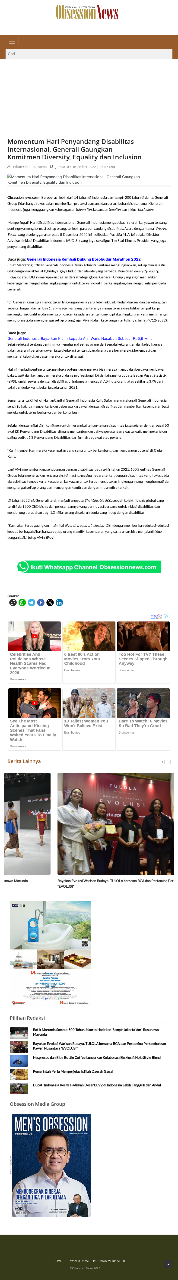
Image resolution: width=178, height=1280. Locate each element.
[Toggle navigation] (12, 41)
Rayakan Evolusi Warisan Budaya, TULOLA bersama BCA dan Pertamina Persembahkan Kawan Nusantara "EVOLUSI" (87, 883)
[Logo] (87, 11)
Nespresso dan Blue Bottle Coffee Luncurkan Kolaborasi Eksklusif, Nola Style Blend (97, 1057)
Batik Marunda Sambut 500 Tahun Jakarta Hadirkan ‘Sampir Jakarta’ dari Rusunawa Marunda (96, 1032)
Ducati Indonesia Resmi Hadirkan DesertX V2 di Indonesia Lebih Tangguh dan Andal (97, 1085)
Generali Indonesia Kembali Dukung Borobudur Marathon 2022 (84, 259)
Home (58, 1261)
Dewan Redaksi (78, 1261)
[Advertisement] (89, 93)
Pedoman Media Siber (109, 1261)
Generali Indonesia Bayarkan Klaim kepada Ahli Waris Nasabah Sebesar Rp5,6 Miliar (80, 338)
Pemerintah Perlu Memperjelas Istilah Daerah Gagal (73, 1071)
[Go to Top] (168, 1264)
